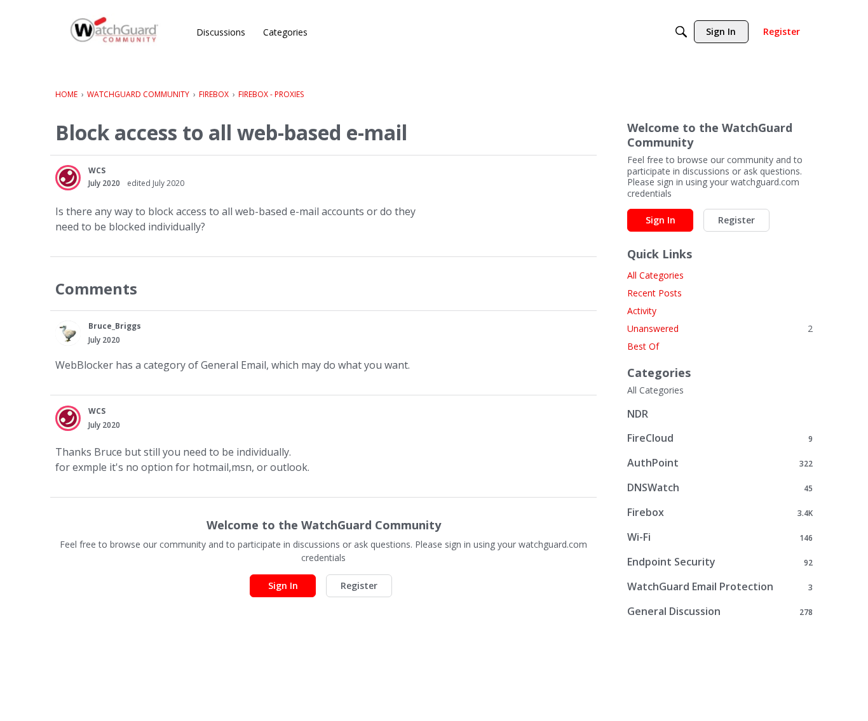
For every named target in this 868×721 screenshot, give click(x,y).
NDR (637, 413)
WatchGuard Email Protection (720, 586)
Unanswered (720, 328)
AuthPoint (720, 463)
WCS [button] (96, 170)
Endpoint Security (720, 562)
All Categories (655, 275)
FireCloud (720, 438)
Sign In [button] (283, 585)
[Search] (681, 31)
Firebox (720, 512)
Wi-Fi (720, 537)
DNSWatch (720, 487)
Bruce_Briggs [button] (114, 326)
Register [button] (359, 585)
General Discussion (720, 611)
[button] (68, 177)
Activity (641, 311)
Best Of (643, 346)
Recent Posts (654, 293)
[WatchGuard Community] (115, 32)
